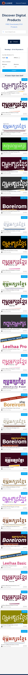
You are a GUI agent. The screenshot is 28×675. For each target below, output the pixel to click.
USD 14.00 (24, 375)
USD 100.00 (23, 197)
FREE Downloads (12, 24)
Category (15, 41)
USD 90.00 (24, 335)
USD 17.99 (24, 237)
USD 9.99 (24, 79)
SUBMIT (14, 70)
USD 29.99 (24, 316)
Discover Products (21, 3)
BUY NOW (25, 94)
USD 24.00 (24, 99)
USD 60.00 (24, 434)
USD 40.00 (24, 138)
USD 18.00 (24, 119)
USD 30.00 (24, 394)
